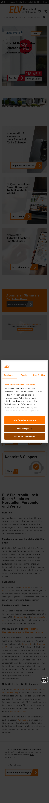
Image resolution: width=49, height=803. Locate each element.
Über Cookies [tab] (39, 375)
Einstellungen (23, 428)
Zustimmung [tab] (9, 375)
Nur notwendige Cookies (24, 436)
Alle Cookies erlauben (24, 420)
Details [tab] (24, 375)
